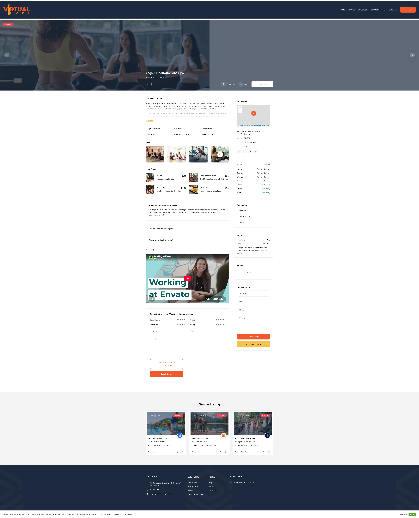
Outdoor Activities (243, 216)
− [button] (240, 111)
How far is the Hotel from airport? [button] (161, 229)
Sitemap (191, 490)
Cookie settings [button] (401, 514)
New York (166, 77)
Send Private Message (253, 344)
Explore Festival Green (245, 438)
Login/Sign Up (392, 10)
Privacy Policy (193, 486)
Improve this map (264, 125)
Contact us (375, 10)
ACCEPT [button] (412, 514)
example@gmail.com (248, 142)
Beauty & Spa (241, 210)
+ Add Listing (407, 10)
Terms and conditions (195, 494)
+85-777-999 (198, 445)
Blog (210, 483)
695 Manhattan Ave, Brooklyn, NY (252, 131)
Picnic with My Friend (201, 438)
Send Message (253, 337)
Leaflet (241, 125)
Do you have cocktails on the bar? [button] (161, 240)
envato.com (245, 146)
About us (351, 10)
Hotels (194, 452)
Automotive (152, 452)
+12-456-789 (152, 77)
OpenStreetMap (255, 125)
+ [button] (240, 107)
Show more (150, 121)
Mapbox (247, 125)
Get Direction (245, 134)
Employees (362, 10)
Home (343, 10)
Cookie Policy (192, 483)
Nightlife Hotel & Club (157, 438)
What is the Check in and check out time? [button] (163, 205)
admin (249, 272)
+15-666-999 (242, 445)
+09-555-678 (155, 445)
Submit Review (262, 84)
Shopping (240, 222)
